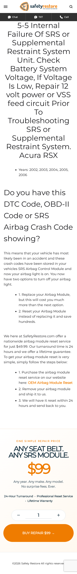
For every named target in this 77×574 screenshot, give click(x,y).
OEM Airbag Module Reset (50, 383)
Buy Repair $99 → (38, 533)
